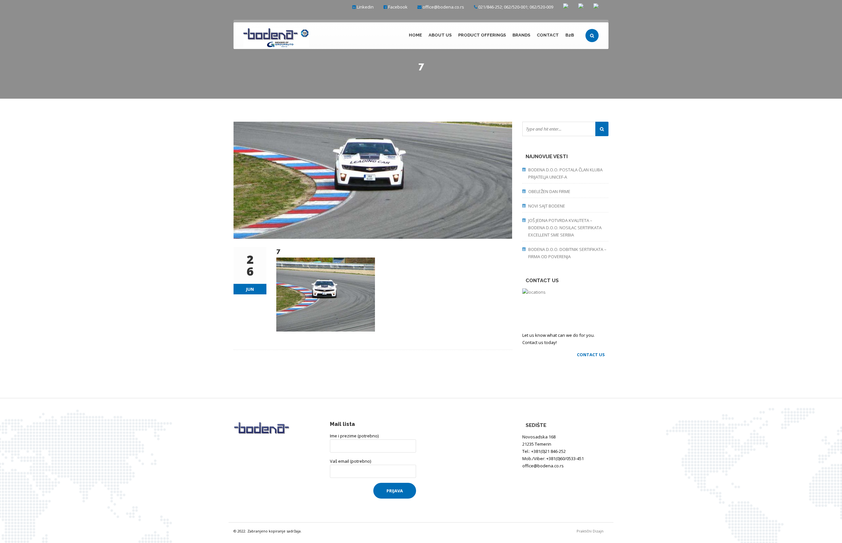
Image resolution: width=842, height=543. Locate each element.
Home (415, 35)
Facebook (398, 7)
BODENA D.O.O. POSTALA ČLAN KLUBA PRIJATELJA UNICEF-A (565, 173)
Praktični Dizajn (592, 531)
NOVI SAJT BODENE (546, 206)
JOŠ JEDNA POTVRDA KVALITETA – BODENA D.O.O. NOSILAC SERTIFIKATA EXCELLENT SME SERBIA (565, 227)
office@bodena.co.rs (443, 7)
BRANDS (521, 35)
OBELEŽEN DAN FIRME (549, 191)
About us (440, 35)
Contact (548, 35)
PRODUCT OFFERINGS (482, 35)
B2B (569, 35)
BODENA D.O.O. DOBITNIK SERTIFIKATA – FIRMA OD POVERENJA (567, 252)
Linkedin (365, 7)
